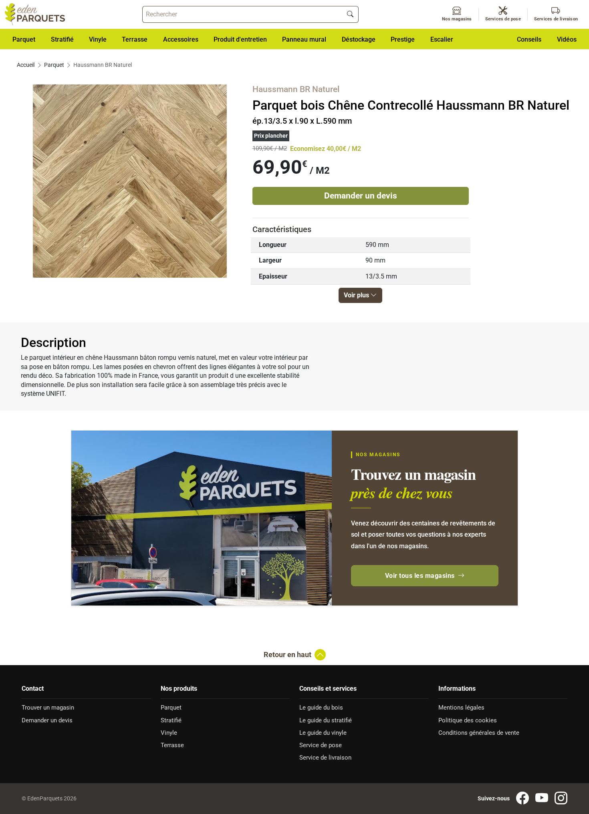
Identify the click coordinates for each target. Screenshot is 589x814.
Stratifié (171, 720)
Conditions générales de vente (478, 732)
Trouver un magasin (48, 707)
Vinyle (169, 732)
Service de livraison (325, 757)
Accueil (25, 65)
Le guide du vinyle (323, 732)
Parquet (54, 65)
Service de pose (320, 745)
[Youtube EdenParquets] (541, 799)
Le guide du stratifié (325, 720)
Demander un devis (360, 195)
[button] (180, 39)
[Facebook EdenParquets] (522, 799)
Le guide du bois (321, 707)
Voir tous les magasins (420, 575)
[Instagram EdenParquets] (561, 799)
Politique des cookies (467, 720)
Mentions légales (461, 707)
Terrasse (172, 745)
